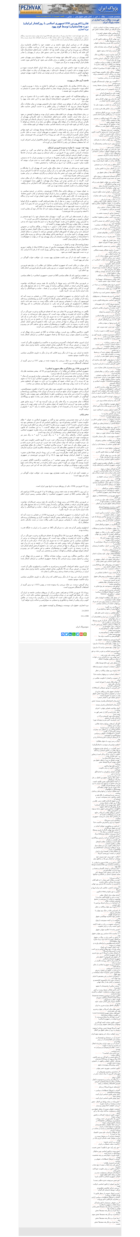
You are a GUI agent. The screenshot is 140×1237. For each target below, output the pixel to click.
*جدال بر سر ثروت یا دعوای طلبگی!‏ (105, 742)
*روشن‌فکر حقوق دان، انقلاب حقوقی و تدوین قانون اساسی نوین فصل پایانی (106, 561)
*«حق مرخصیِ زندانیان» (108, 342)
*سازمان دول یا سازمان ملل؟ (106, 457)
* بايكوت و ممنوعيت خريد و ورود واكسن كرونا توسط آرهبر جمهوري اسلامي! (106, 492)
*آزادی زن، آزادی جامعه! (108, 1142)
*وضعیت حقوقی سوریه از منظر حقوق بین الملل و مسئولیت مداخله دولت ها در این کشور (106, 1111)
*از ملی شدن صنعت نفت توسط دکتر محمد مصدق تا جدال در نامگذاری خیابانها (106, 874)
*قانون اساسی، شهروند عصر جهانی (106, 1069)
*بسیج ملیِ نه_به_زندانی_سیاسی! (107, 78)
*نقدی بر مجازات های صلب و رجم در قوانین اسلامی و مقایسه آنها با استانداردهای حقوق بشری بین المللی (106, 502)
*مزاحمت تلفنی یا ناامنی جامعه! (106, 136)
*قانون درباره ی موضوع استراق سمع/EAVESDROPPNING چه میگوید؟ (109, 509)
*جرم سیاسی (112, 1051)
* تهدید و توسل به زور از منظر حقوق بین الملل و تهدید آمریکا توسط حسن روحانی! (106, 762)
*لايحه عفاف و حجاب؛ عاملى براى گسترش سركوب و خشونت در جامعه (108, 209)
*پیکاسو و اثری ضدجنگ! (108, 820)
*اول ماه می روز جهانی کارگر (106, 455)
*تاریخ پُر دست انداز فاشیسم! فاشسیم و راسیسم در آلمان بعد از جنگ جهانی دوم (106, 982)
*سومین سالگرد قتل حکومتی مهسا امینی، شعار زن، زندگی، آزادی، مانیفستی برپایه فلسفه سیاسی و (106, 74)
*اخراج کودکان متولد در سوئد (106, 469)
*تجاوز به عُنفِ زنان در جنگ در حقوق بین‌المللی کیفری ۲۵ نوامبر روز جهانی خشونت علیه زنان (107, 534)
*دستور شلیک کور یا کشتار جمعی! (106, 698)
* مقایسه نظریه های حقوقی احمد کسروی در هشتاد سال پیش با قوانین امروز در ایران (106, 392)
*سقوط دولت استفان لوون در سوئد (106, 433)
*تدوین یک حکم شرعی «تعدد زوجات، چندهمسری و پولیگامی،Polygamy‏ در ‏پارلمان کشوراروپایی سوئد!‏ (107, 1120)
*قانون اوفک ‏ (112, 1077)
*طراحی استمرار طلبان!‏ (108, 1163)
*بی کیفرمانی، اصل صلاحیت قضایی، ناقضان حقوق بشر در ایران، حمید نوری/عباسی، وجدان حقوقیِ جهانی (106, 377)
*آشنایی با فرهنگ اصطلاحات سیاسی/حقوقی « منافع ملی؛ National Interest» (107, 594)
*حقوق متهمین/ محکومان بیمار (106, 404)
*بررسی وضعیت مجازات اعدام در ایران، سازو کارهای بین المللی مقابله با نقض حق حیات (106, 29)
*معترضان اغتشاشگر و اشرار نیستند (106, 705)
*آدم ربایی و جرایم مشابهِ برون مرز (106, 401)
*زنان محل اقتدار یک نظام (108, 240)
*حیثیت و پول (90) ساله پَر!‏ (107, 758)
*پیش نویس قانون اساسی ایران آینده (106, 1099)
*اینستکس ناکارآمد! (109, 686)
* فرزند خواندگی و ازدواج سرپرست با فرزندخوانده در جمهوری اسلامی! (107, 1018)
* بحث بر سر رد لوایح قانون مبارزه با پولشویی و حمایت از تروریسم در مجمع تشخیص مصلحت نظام (107, 899)
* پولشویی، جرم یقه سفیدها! (107, 130)
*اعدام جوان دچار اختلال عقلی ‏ (106, 895)
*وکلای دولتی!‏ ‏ (111, 1055)
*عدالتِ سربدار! (111, 878)
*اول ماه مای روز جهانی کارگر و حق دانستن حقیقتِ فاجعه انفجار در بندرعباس (108, 101)
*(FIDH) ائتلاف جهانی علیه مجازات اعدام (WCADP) (106, 554)
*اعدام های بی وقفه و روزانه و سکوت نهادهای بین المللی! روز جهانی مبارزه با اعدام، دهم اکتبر (107, 64)
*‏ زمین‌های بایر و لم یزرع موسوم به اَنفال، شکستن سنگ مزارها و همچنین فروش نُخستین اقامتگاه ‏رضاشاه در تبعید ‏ (106, 1082)
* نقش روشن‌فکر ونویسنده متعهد (107, 1065)
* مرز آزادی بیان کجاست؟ (107, 1053)
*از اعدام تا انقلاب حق (109, 254)
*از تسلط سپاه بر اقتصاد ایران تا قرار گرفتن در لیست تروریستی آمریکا (107, 853)
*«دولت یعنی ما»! (110, 557)
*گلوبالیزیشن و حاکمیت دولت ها (107, 636)
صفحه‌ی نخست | (113, 17)
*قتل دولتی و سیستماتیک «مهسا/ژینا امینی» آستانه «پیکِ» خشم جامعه (107, 281)
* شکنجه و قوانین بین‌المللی (107, 488)
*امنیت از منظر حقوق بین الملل (106, 265)
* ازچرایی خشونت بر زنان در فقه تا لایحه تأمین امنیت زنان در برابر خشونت (106, 925)
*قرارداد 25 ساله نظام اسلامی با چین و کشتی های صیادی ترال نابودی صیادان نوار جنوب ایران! (106, 473)
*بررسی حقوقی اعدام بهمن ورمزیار (106, 1106)
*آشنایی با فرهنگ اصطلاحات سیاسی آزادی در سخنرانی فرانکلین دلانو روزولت (106, 1199)
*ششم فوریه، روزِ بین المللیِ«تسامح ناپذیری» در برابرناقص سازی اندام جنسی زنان (106, 114)
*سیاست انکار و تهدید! (109, 540)
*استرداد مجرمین (111, 138)
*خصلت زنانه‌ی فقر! (109, 147)
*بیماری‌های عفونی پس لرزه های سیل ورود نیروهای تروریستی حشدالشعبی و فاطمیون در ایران (107, 847)
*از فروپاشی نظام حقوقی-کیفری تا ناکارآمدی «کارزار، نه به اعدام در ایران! (108, 35)
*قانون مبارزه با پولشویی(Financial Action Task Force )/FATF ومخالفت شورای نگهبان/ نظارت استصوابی (106, 997)
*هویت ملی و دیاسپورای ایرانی (106, 93)
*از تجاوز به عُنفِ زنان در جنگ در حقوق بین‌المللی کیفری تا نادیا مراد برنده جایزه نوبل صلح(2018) (107, 939)
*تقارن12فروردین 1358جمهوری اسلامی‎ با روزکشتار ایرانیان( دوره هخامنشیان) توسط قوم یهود (106, 864)
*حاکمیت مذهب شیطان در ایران (107, 1144)
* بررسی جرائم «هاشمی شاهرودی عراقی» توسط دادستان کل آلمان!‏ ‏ (106, 1189)
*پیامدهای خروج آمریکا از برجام (107, 1087)
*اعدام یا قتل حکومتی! (109, 264)
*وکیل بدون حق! (111, 385)
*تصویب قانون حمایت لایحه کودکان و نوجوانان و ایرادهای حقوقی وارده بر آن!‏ (107, 1024)
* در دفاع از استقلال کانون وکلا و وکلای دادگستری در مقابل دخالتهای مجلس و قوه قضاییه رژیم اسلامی (106, 203)
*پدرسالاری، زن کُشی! (109, 607)
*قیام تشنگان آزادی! (109, 417)
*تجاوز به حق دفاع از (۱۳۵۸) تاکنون (106, 892)
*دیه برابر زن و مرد (110, 775)
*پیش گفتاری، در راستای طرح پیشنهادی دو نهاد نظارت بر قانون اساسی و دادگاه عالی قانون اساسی (106, 750)
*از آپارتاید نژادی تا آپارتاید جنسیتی (106, 156)
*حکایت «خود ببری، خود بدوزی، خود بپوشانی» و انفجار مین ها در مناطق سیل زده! (106, 858)
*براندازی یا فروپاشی (109, 968)
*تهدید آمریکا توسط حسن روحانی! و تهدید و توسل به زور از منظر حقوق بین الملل (106, 1030)
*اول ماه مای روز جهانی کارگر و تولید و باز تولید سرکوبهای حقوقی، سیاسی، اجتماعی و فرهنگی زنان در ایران (106, 151)
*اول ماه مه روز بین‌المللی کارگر (107, 320)
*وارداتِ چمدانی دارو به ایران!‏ (106, 727)
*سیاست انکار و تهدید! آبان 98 (106, 538)
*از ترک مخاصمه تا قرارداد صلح (106, 186)
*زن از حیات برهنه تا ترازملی (107, 199)
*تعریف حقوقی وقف (109, 122)
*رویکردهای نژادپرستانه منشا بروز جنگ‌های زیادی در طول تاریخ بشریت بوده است (106, 160)
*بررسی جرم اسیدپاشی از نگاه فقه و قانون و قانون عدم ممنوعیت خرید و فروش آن (107, 797)
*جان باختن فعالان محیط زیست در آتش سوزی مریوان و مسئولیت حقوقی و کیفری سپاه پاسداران (106, 992)
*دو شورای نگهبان (110, 914)
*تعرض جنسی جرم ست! (108, 580)
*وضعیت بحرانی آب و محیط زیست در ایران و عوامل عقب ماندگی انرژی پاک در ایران (106, 1138)
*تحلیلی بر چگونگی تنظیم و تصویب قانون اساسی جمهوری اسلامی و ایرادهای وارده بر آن (106, 465)
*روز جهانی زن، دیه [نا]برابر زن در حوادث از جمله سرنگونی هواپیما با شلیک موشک (106, 659)
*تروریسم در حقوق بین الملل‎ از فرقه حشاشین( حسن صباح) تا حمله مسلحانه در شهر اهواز (106, 972)
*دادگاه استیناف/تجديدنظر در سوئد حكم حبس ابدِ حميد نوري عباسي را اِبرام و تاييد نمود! (106, 178)
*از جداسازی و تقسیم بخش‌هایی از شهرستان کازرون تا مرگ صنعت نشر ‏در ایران (106, 1074)
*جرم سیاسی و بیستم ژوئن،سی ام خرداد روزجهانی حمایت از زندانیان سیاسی (106, 603)
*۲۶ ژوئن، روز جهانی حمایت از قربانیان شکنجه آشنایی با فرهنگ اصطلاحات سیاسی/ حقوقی (107, 429)
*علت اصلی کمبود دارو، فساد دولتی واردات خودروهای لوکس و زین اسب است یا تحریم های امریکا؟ (106, 949)
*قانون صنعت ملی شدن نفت (106, 655)
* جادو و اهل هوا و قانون (108, 766)
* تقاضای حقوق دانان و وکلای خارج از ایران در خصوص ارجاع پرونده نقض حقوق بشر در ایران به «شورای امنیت (106, 693)
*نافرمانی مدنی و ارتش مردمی (106, 590)
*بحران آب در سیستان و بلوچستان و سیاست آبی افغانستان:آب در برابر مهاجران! (108, 1039)
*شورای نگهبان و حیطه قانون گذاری (106, 452)
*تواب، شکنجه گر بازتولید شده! (106, 124)
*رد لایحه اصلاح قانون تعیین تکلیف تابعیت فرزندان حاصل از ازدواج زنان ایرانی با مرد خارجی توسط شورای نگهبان (106, 783)
